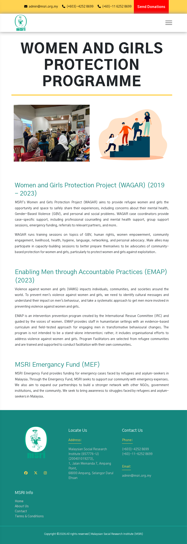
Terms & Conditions (29, 516)
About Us (22, 506)
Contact (21, 511)
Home (19, 501)
